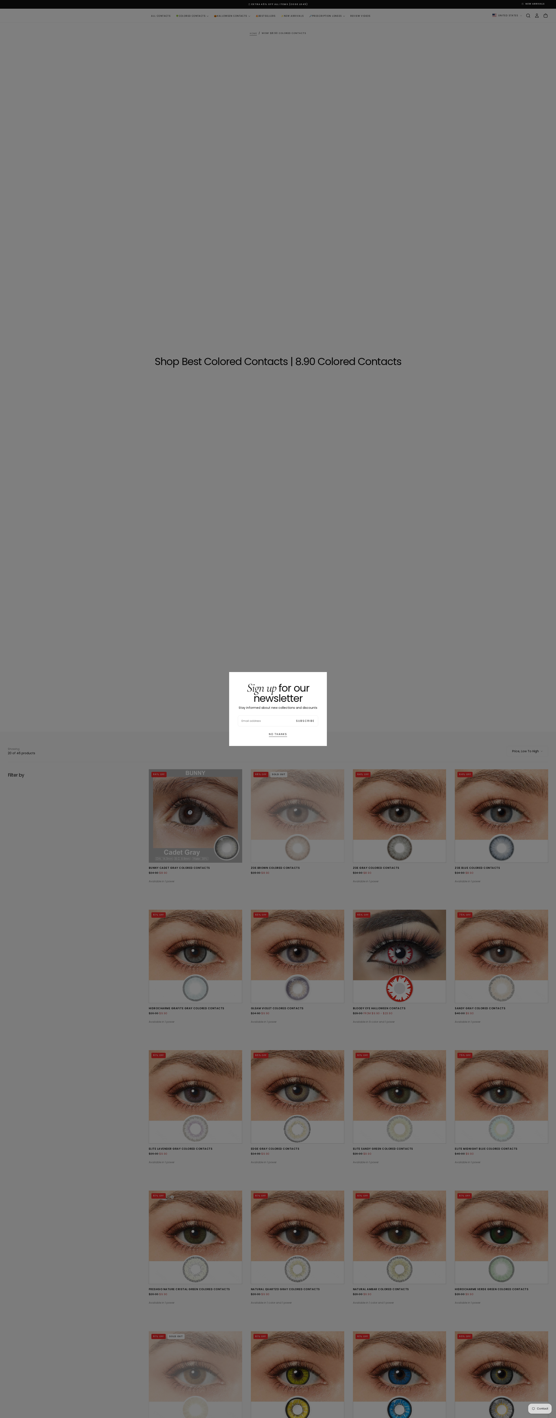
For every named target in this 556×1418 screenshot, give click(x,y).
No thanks (278, 734)
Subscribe (305, 721)
